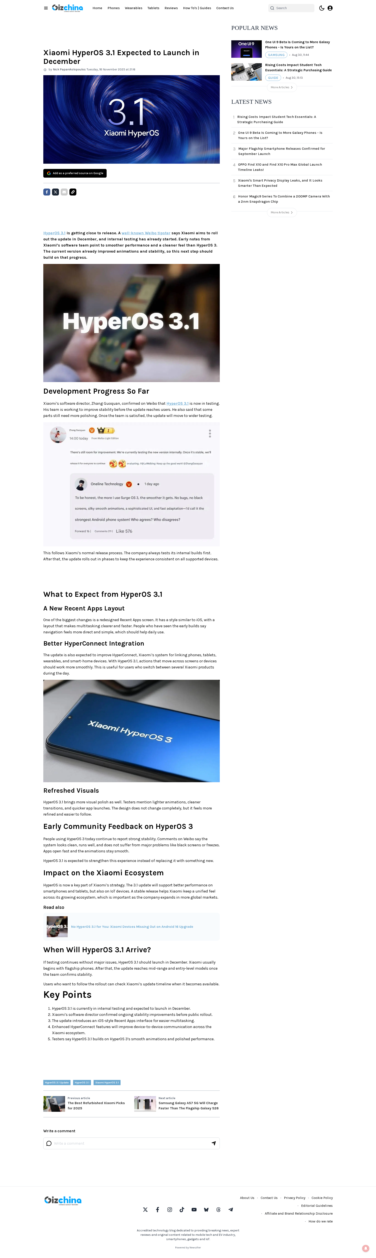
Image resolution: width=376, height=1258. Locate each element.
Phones (113, 8)
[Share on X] (55, 192)
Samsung (276, 55)
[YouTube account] (194, 1209)
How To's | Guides (197, 8)
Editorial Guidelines (317, 1206)
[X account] (145, 1209)
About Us (247, 1198)
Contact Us (225, 8)
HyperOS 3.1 (54, 233)
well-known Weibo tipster (146, 233)
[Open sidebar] (46, 8)
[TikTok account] (182, 1209)
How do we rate (321, 1221)
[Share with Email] (64, 192)
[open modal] (330, 8)
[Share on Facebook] (46, 192)
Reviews (171, 8)
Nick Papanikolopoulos (69, 69)
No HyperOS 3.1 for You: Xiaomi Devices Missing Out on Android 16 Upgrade (132, 927)
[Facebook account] (157, 1209)
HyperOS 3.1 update (57, 1082)
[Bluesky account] (206, 1209)
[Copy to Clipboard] (72, 192)
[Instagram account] (169, 1209)
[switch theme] (322, 8)
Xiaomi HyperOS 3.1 (107, 1082)
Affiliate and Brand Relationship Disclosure (299, 1213)
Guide (273, 78)
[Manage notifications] (365, 1248)
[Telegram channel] (230, 1209)
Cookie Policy (322, 1198)
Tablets (153, 8)
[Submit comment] (213, 1143)
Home (97, 8)
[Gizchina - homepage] (67, 8)
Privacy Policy (294, 1198)
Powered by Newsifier (188, 1247)
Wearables (133, 8)
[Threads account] (218, 1209)
